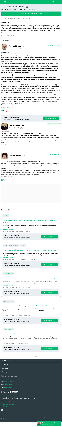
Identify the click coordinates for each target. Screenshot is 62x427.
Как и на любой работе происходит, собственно (17, 334)
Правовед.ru (6, 361)
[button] (31, 29)
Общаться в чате (54, 45)
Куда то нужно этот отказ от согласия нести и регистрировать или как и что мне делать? (30, 278)
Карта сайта (4, 406)
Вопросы (3, 18)
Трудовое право (11, 18)
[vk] (2, 410)
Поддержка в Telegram (8, 384)
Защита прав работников (23, 18)
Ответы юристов (6, 40)
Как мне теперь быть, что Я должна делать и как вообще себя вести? (24, 306)
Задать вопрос (57, 1)
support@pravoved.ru (8, 381)
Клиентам (5, 364)
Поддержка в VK (7, 387)
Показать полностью (8, 229)
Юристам (5, 368)
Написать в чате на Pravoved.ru (11, 379)
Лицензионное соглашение (8, 404)
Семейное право (9, 273)
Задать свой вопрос (51, 118)
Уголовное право (9, 301)
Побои (6, 215)
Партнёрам (5, 372)
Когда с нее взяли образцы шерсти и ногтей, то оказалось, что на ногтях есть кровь (29, 250)
